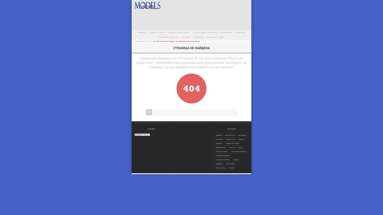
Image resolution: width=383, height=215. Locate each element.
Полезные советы (168, 37)
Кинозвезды (226, 32)
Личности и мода (215, 37)
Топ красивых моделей (204, 32)
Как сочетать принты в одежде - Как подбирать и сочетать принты (176, 41)
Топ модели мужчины (223, 159)
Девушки (219, 135)
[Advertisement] (214, 15)
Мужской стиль (221, 147)
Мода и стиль (157, 32)
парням (231, 168)
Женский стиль (230, 135)
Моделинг (240, 32)
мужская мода (220, 168)
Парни (240, 147)
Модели (141, 32)
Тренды (185, 37)
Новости (197, 37)
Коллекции (219, 139)
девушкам (219, 164)
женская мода (230, 164)
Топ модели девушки (223, 155)
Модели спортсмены (178, 32)
